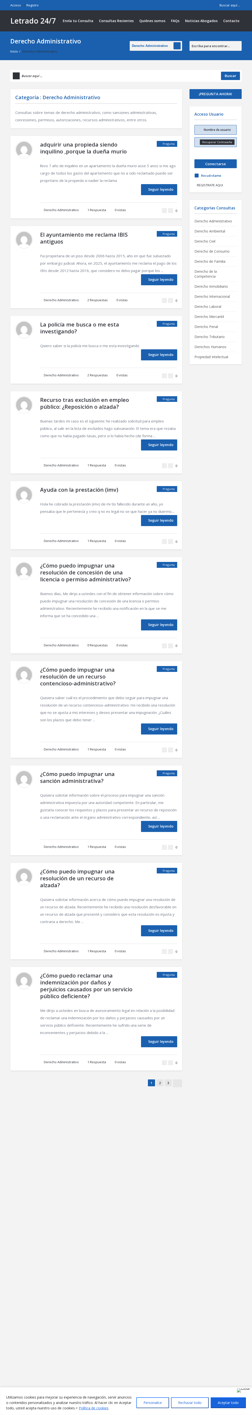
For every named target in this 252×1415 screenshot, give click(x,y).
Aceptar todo (228, 1402)
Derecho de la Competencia (205, 274)
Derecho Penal (206, 326)
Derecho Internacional (212, 296)
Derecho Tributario (209, 336)
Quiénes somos (152, 20)
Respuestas (97, 300)
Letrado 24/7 (33, 21)
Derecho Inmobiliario (211, 286)
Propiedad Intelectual (211, 356)
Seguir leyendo (160, 189)
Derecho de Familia (209, 261)
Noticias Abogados (201, 20)
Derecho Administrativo (61, 210)
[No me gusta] (170, 210)
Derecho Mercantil (209, 316)
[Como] (164, 210)
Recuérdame (211, 175)
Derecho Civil (204, 241)
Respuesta (96, 210)
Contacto (231, 20)
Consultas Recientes (116, 20)
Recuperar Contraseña (217, 142)
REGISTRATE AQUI (210, 185)
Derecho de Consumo (212, 251)
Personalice (152, 1402)
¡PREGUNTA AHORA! (215, 94)
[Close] (243, 1390)
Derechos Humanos (210, 346)
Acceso (15, 5)
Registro (32, 5)
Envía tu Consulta (78, 20)
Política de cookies (94, 1408)
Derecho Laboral (207, 306)
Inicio (14, 51)
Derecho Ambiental (209, 231)
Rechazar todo (190, 1402)
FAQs (175, 20)
